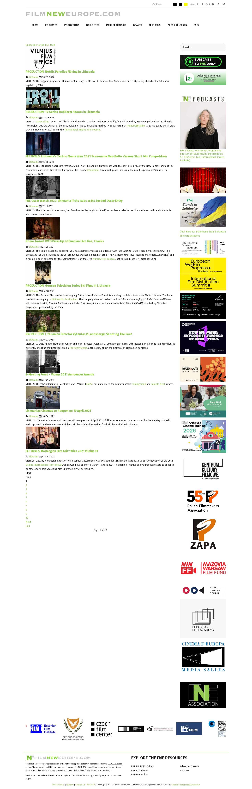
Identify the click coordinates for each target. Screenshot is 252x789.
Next (28, 522)
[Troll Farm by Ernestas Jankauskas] (43, 98)
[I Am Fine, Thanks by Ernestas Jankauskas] (43, 227)
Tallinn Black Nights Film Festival (82, 129)
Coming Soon (139, 384)
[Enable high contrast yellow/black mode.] (186, 4)
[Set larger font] (224, 4)
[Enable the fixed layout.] (198, 4)
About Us (91, 785)
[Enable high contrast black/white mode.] (175, 4)
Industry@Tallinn (136, 125)
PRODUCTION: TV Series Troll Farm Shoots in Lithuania (63, 112)
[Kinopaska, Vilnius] (43, 397)
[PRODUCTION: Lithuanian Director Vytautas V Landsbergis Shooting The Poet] (43, 320)
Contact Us (80, 785)
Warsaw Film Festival (104, 259)
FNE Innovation (139, 774)
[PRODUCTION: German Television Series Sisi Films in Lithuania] (43, 272)
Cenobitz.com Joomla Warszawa (185, 785)
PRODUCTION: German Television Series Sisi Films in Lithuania (68, 286)
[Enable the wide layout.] (203, 4)
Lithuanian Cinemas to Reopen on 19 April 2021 (58, 411)
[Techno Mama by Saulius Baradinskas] (43, 143)
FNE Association (139, 770)
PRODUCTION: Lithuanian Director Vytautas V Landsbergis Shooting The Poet (79, 334)
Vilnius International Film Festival (44, 464)
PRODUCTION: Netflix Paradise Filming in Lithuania (60, 72)
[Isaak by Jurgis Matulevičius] (43, 187)
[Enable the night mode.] (169, 4)
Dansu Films (42, 121)
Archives (184, 770)
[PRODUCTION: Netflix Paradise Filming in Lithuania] (43, 58)
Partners (70, 785)
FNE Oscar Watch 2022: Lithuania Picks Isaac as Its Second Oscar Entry (74, 201)
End (28, 526)
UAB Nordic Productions (64, 299)
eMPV (89, 384)
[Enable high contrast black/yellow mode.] (180, 4)
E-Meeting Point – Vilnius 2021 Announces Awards (60, 374)
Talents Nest (158, 384)
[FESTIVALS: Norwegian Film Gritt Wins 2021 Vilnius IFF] (43, 438)
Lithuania (34, 77)
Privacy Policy (58, 785)
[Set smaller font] (213, 4)
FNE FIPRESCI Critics (142, 766)
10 (27, 517)
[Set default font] (219, 4)
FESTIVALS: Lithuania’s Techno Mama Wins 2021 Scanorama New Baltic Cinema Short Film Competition (96, 156)
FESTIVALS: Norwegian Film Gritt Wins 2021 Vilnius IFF (62, 451)
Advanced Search (189, 766)
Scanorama (92, 170)
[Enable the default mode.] (164, 4)
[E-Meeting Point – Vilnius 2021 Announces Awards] (43, 361)
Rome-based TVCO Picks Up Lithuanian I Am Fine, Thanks (65, 241)
